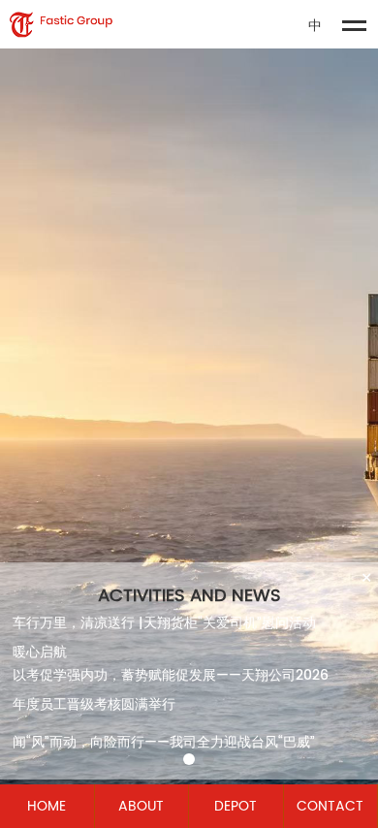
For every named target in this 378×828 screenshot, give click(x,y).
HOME (46, 806)
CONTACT (330, 806)
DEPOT (235, 806)
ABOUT (141, 806)
